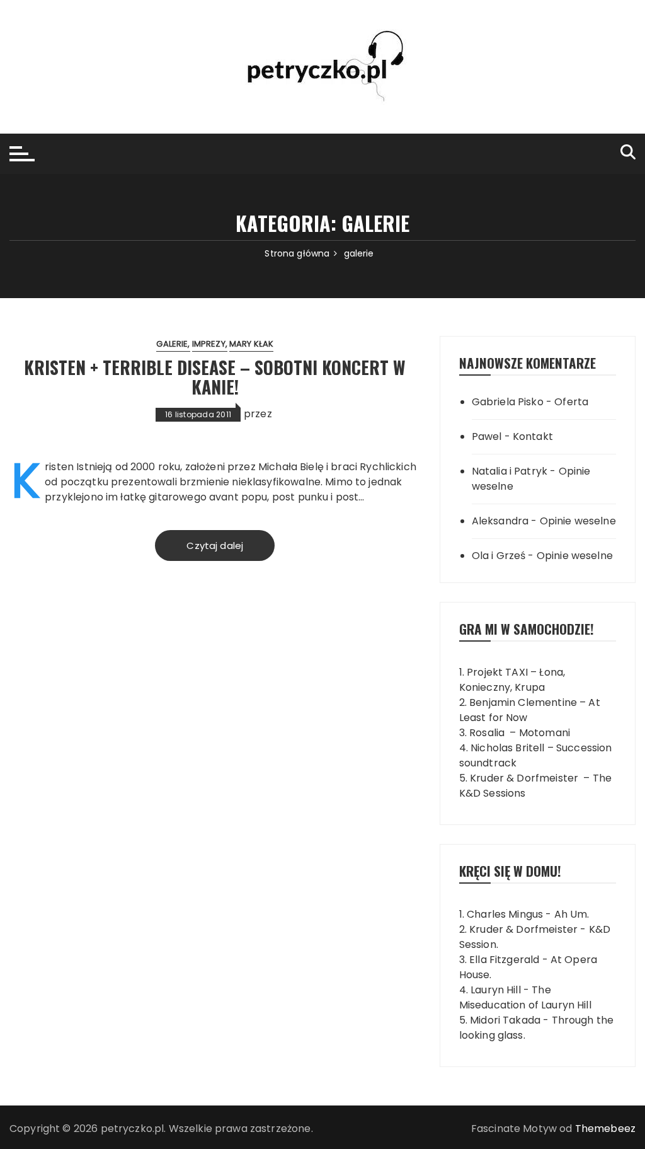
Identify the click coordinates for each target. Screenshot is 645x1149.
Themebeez (605, 1128)
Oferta (571, 402)
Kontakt (533, 436)
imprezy (208, 344)
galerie (172, 344)
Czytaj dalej (214, 545)
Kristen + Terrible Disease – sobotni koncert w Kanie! (215, 377)
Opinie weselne (578, 521)
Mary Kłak (251, 344)
